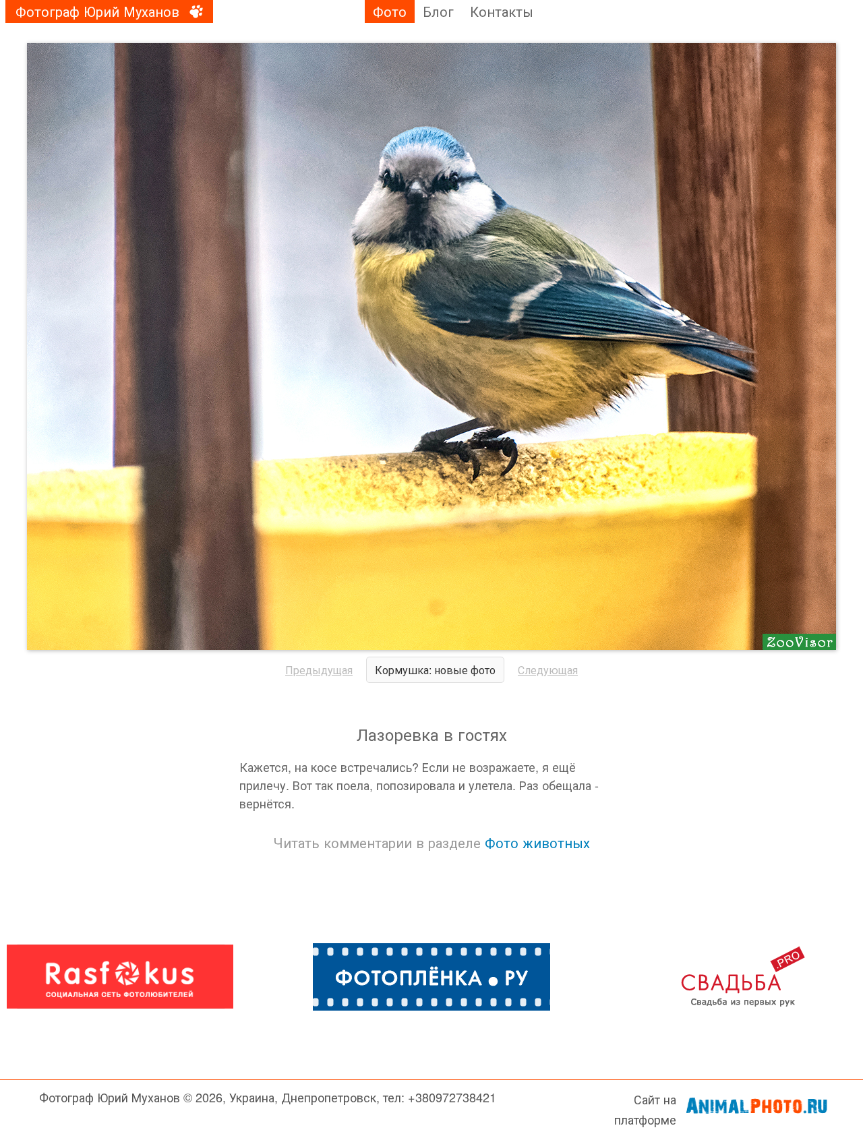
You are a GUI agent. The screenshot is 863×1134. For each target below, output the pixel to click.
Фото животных (537, 842)
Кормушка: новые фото (435, 670)
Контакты (501, 11)
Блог (438, 11)
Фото (390, 11)
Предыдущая (319, 670)
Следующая (548, 670)
